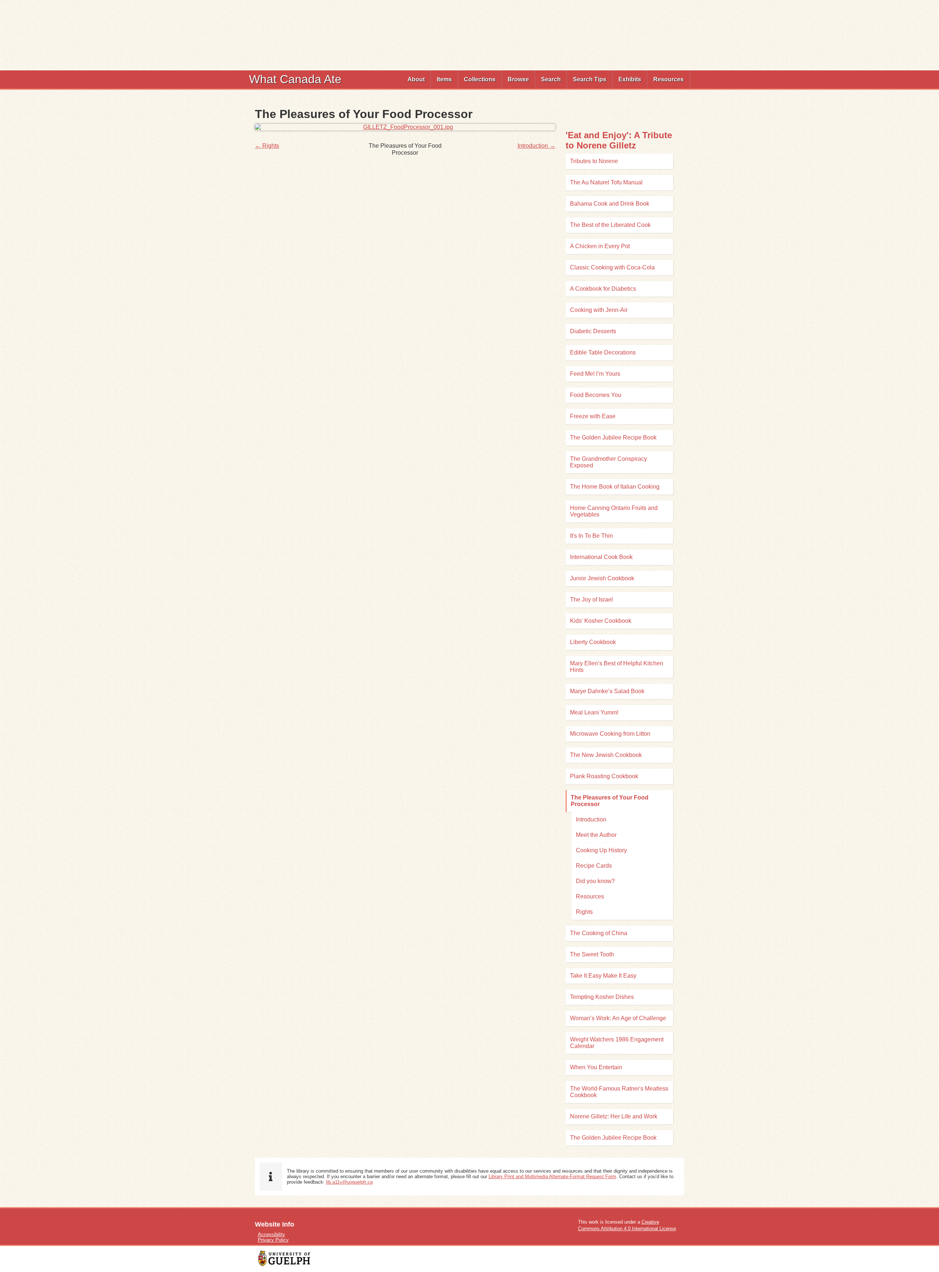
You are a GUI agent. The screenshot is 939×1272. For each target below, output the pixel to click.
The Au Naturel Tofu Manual (606, 182)
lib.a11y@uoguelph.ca (349, 1182)
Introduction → (536, 146)
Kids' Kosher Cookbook (600, 621)
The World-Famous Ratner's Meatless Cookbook (619, 1091)
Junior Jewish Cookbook (602, 578)
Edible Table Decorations (603, 352)
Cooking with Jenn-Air (599, 310)
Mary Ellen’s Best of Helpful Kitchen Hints (616, 666)
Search (551, 79)
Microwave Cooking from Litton (610, 734)
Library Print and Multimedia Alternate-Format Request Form (552, 1176)
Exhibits (629, 79)
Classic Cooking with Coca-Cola (612, 267)
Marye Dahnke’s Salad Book (607, 691)
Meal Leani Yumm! (594, 712)
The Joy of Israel (591, 599)
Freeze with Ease (592, 416)
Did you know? (595, 881)
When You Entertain (596, 1067)
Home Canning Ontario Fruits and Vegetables (614, 511)
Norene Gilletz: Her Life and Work (613, 1116)
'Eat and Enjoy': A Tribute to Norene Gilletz (619, 140)
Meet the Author (596, 835)
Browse (518, 79)
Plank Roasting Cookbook (604, 776)
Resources (668, 79)
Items (444, 79)
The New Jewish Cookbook (606, 755)
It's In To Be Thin (591, 536)
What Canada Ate (295, 79)
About (416, 79)
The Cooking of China (598, 933)
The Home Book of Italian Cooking (615, 487)
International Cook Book (601, 557)
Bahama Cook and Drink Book (609, 204)
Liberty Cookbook (593, 642)
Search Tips (589, 79)
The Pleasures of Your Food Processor (609, 800)
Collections (480, 79)
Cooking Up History (601, 850)
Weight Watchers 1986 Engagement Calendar (617, 1042)
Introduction (591, 819)
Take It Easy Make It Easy (603, 976)
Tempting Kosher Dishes (602, 997)
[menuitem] (416, 79)
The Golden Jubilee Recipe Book (613, 437)
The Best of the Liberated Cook (610, 225)
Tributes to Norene (594, 161)
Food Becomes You (595, 395)
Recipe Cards (594, 866)
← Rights (267, 146)
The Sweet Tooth (592, 954)
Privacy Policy (273, 1240)
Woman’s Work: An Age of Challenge (618, 1018)
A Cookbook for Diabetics (603, 289)
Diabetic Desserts (593, 331)
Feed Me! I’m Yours (595, 374)
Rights (584, 912)
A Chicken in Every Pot (600, 246)
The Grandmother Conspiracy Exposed (608, 462)
